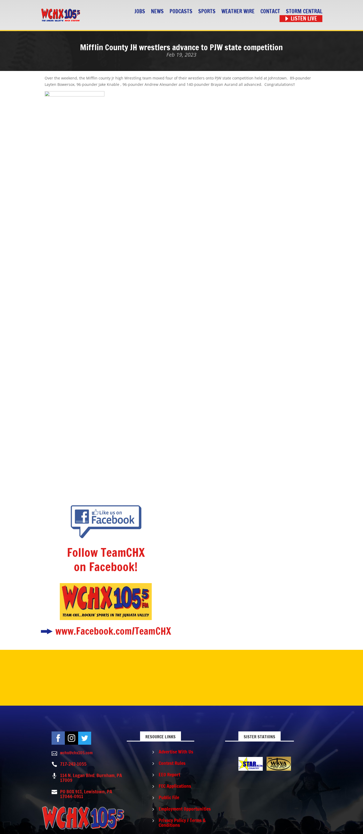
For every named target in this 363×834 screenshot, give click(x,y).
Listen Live (304, 18)
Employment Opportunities (185, 808)
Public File (169, 797)
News (157, 11)
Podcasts (181, 11)
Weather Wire (238, 11)
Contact (270, 11)
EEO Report (169, 774)
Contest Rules (172, 763)
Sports (207, 11)
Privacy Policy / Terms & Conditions (182, 822)
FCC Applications (175, 785)
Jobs (139, 11)
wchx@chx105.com (76, 753)
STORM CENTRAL (304, 11)
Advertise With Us (176, 751)
